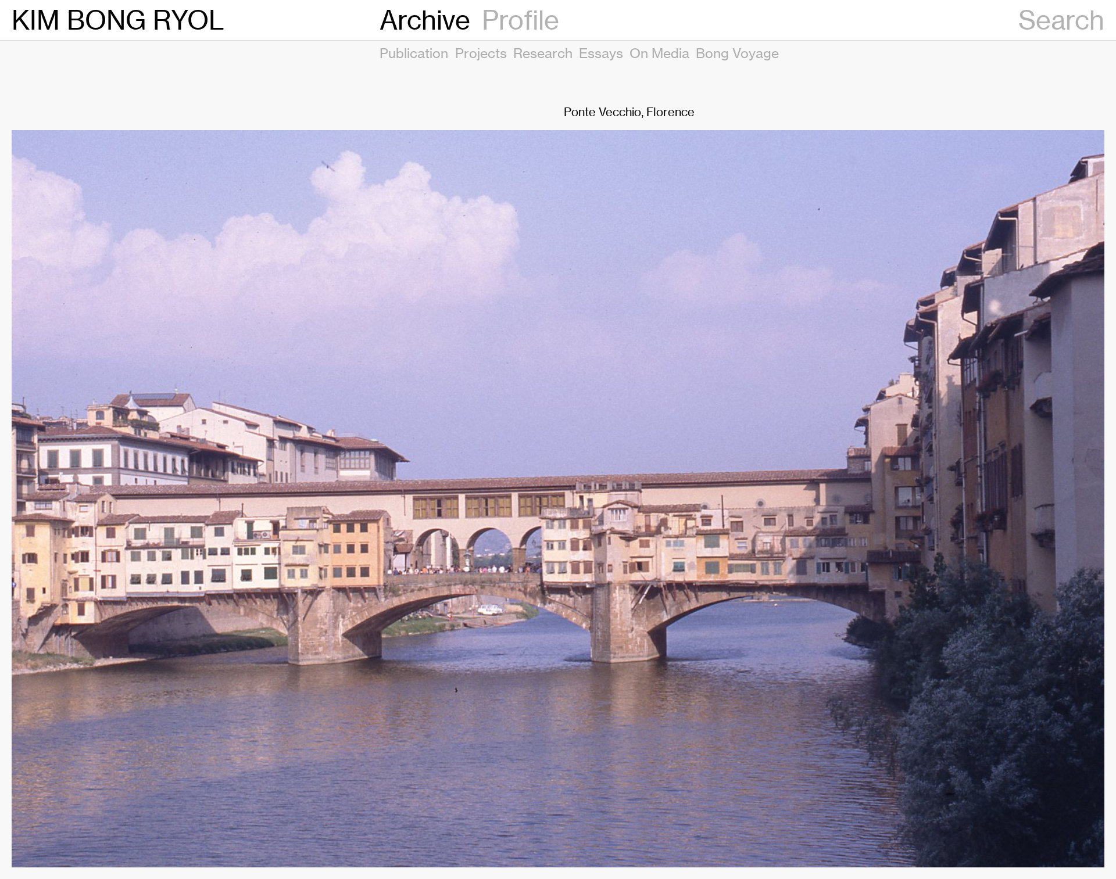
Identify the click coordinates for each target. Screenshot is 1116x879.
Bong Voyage (737, 53)
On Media (659, 53)
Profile (520, 20)
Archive (425, 20)
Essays (601, 53)
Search (1061, 20)
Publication (414, 53)
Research (543, 53)
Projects (481, 53)
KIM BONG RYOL (118, 20)
